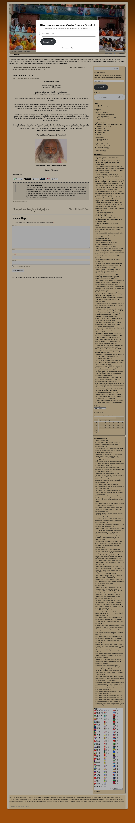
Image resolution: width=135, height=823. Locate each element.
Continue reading (67, 48)
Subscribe (47, 42)
